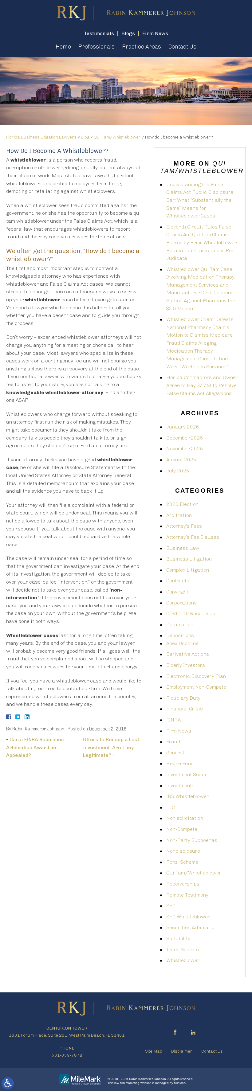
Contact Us (182, 46)
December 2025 (184, 438)
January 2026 (182, 427)
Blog (85, 137)
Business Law (182, 548)
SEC (170, 906)
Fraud (173, 742)
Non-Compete (181, 829)
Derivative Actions (187, 654)
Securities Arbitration (191, 927)
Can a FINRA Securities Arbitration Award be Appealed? (35, 747)
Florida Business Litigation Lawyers (41, 137)
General (175, 753)
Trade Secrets (182, 949)
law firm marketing (127, 1083)
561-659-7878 (67, 1055)
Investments (180, 785)
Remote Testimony (187, 895)
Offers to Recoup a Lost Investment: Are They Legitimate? (111, 747)
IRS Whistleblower (187, 796)
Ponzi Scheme (182, 862)
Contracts (177, 581)
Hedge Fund (180, 763)
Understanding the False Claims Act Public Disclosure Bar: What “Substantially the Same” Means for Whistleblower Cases (199, 200)
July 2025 (177, 471)
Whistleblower (182, 960)
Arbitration (179, 515)
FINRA (173, 720)
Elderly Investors (185, 665)
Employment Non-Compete (196, 687)
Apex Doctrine (182, 643)
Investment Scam (186, 774)
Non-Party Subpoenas (191, 840)
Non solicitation (184, 818)
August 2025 (181, 460)
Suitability (178, 938)
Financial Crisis (184, 709)
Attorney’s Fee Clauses (192, 537)
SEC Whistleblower (188, 917)
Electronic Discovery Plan (196, 676)
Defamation (179, 625)
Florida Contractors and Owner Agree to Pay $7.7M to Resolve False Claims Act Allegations (202, 385)
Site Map (153, 1051)
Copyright (177, 592)
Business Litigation (189, 559)
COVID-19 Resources (190, 613)
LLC (170, 807)
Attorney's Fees (184, 526)
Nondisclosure (183, 851)
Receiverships (182, 884)
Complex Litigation (187, 570)
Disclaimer (181, 1051)
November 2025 (184, 449)
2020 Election (182, 504)
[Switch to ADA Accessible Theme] (8, 1083)
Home (63, 46)
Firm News (178, 731)
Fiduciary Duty (183, 698)
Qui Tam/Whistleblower (117, 137)
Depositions (180, 635)
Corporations (181, 603)
